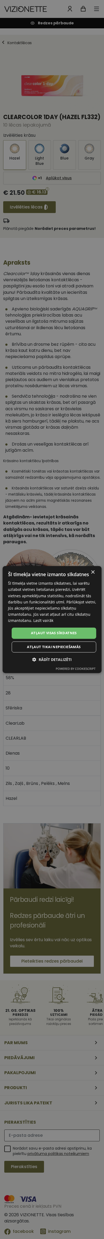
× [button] (93, 572)
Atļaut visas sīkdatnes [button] (54, 632)
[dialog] (52, 619)
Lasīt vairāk (43, 620)
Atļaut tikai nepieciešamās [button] (54, 646)
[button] (52, 659)
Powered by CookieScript (75, 669)
